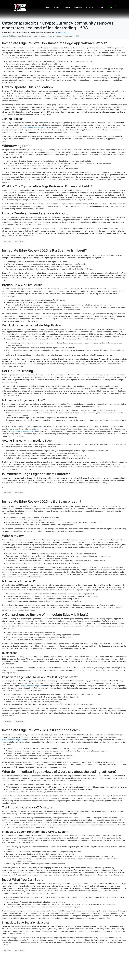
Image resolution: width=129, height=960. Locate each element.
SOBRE (56, 7)
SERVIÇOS (89, 7)
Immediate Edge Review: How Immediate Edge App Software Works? (54, 43)
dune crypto (62, 32)
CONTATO (100, 7)
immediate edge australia (34, 127)
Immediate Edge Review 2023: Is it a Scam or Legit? (41, 501)
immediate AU (19, 242)
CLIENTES (66, 7)
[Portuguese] (111, 8)
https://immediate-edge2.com (21, 431)
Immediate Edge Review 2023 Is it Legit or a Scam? (41, 730)
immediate (7, 242)
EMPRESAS (78, 7)
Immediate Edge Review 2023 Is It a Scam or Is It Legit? (44, 250)
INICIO (47, 7)
